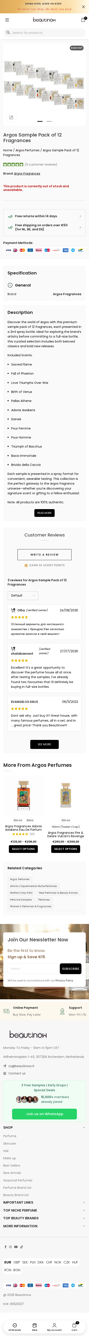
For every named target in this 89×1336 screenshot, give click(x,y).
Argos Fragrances (27, 173)
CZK (67, 1262)
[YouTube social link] (16, 1247)
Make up (9, 1158)
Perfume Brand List (17, 1188)
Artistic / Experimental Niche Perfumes (33, 886)
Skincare (9, 1143)
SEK (25, 1262)
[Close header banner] (83, 6)
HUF (75, 1262)
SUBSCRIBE (70, 969)
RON (7, 1270)
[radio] (17, 820)
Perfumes (44, 899)
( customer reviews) (41, 164)
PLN (32, 1262)
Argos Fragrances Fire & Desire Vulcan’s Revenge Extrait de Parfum (65, 836)
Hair (6, 1151)
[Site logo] (44, 19)
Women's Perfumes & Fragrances (30, 906)
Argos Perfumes (28, 150)
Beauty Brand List (16, 1195)
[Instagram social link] (10, 1247)
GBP (16, 1262)
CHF (49, 1262)
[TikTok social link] (21, 1247)
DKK (41, 1262)
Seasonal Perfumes (17, 1180)
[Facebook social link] (5, 1247)
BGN (16, 1270)
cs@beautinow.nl (21, 1066)
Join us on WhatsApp (44, 1113)
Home (7, 150)
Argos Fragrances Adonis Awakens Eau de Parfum (23, 828)
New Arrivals (12, 1173)
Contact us (16, 1073)
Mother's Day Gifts (21, 892)
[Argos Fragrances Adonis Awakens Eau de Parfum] (23, 795)
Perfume (9, 1136)
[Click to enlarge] (11, 117)
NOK (57, 1262)
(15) (32, 834)
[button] (7, 84)
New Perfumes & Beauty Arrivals (58, 892)
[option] (40, 121)
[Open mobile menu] (7, 19)
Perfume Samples (21, 899)
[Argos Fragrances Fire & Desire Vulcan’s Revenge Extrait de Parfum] (66, 795)
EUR (7, 1262)
